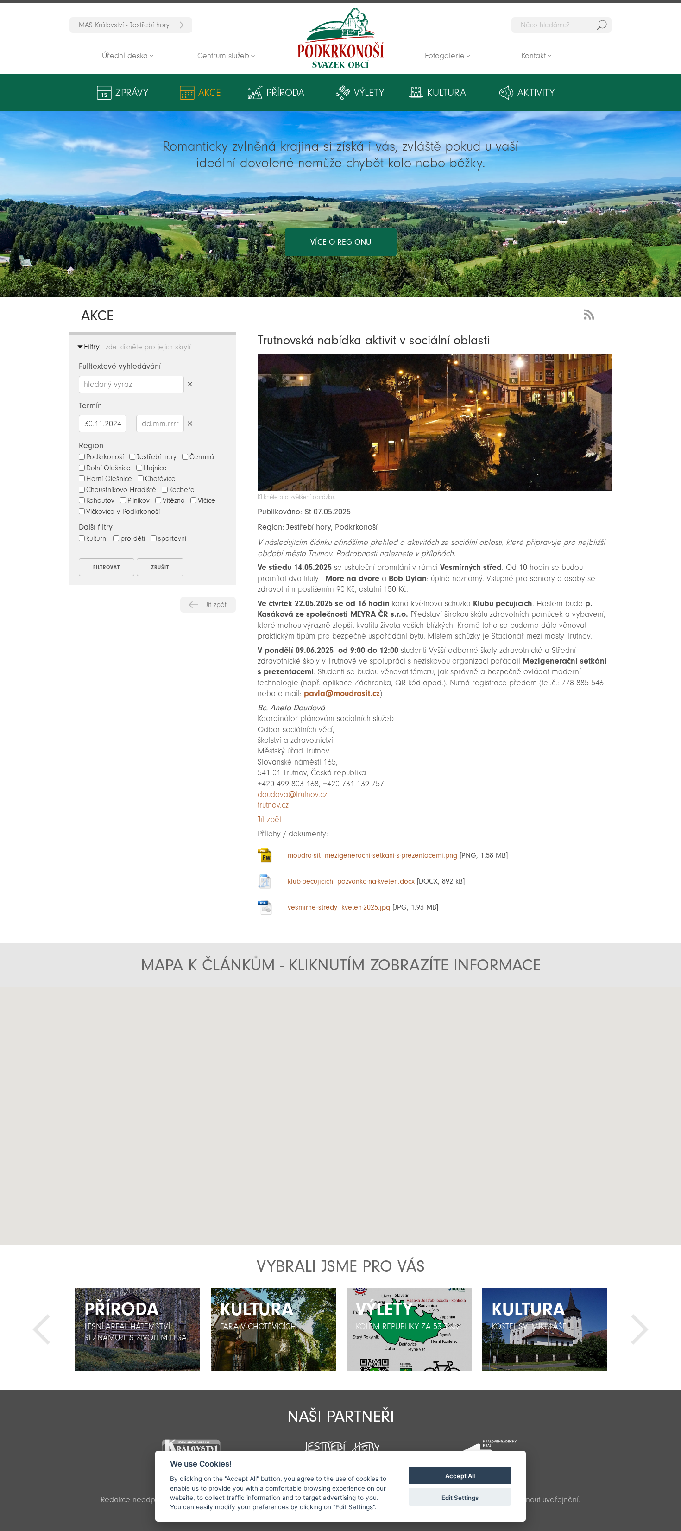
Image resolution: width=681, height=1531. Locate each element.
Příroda (285, 93)
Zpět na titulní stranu (340, 38)
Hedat (602, 25)
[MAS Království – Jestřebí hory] (190, 1445)
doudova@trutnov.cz (292, 794)
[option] (137, 1329)
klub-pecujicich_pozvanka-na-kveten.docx (351, 881)
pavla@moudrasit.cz (342, 693)
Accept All (460, 1476)
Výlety (369, 93)
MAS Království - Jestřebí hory (124, 25)
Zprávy (131, 93)
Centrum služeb (223, 56)
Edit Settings (460, 1497)
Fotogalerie (445, 56)
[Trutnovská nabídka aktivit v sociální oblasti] (435, 488)
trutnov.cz (273, 805)
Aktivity (536, 93)
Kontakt (533, 56)
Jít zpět (216, 605)
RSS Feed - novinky (591, 313)
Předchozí (41, 1329)
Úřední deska (125, 56)
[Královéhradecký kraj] (489, 1446)
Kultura (446, 93)
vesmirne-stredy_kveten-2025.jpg (339, 907)
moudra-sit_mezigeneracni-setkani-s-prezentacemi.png (372, 855)
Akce (209, 93)
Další (640, 1329)
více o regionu (340, 242)
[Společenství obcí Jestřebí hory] (340, 1445)
